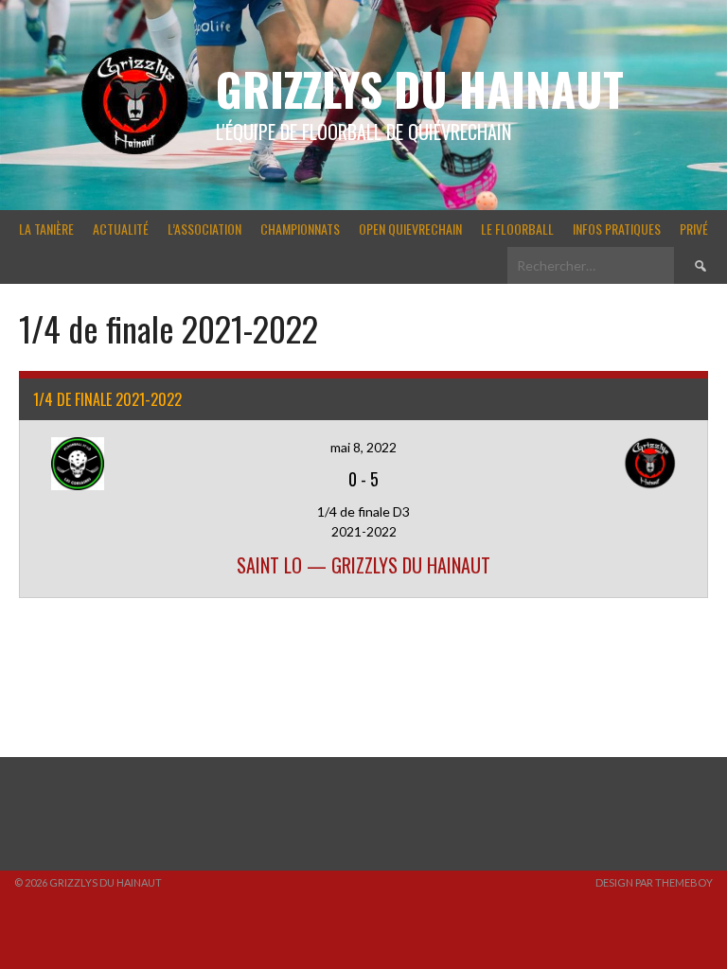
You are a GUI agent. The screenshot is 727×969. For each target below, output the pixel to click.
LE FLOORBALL (517, 228)
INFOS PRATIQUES (617, 228)
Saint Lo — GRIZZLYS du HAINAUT (363, 565)
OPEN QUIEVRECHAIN (410, 228)
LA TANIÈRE (46, 228)
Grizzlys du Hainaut (420, 88)
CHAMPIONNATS (300, 228)
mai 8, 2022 (363, 447)
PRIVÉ (694, 228)
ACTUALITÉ (121, 228)
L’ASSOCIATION (204, 228)
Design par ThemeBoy (654, 882)
